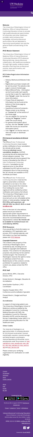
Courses (5, 371)
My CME (5, 390)
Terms (18, 408)
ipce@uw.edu (7, 206)
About (4, 384)
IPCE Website (15, 237)
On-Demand (6, 373)
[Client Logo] (16, 8)
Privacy (7, 408)
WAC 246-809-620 (16, 343)
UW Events (5, 375)
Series (4, 377)
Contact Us (13, 408)
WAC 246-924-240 (13, 347)
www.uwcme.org (26, 423)
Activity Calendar (7, 379)
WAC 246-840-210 (13, 345)
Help (4, 386)
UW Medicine (24, 408)
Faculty (4, 388)
